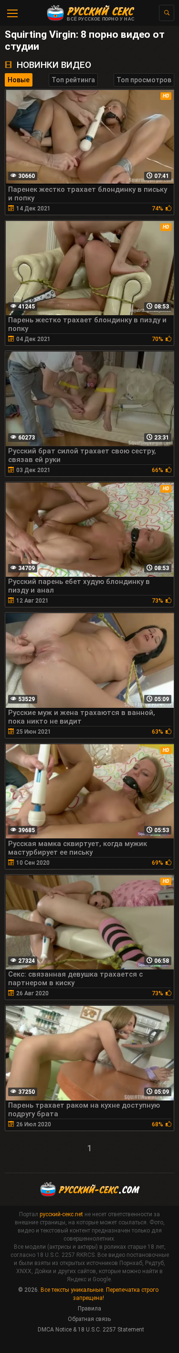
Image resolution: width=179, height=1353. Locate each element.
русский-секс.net (61, 1214)
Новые (19, 80)
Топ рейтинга (73, 80)
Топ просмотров (143, 80)
